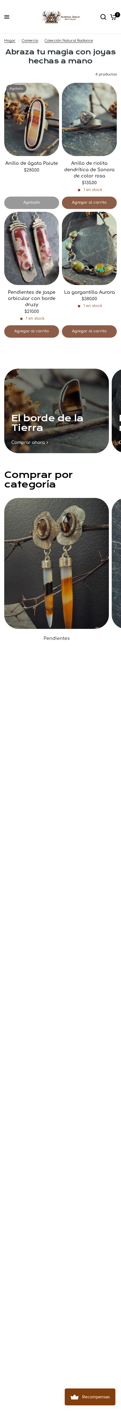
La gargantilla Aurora (89, 292)
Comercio (30, 41)
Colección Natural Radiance (68, 41)
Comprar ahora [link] (28, 442)
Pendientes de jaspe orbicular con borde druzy (31, 299)
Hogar (9, 41)
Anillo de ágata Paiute (31, 163)
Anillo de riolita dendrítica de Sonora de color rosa (89, 170)
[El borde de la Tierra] (56, 411)
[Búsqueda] (103, 17)
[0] (112, 17)
